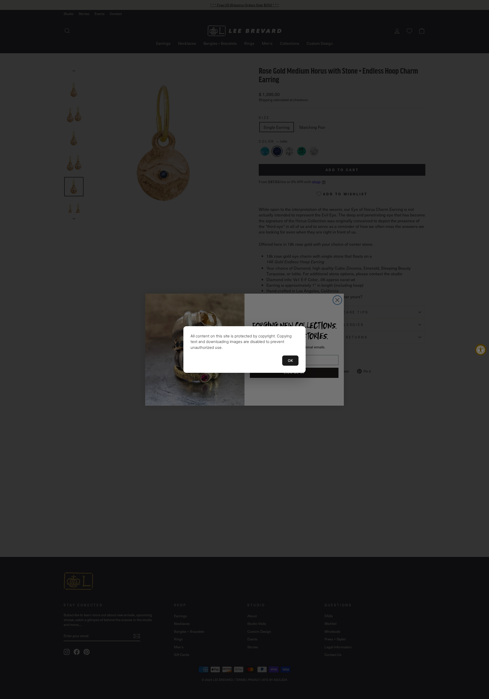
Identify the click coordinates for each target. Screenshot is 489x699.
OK (290, 360)
